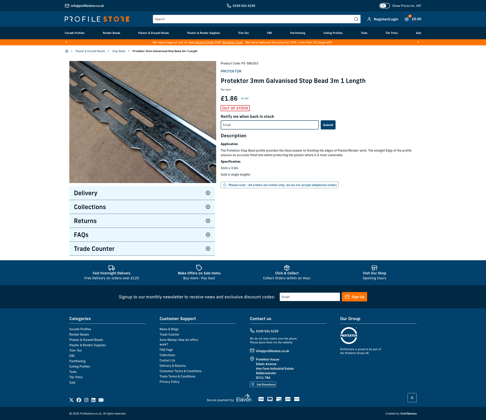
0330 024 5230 (244, 6)
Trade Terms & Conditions (177, 376)
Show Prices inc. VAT (406, 6)
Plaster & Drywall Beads (153, 33)
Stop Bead (118, 51)
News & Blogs (169, 329)
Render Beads (111, 33)
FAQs (81, 235)
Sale (418, 33)
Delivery (86, 193)
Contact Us (167, 360)
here (411, 42)
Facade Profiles (75, 33)
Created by (401, 413)
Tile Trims (391, 33)
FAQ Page (166, 350)
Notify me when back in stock (247, 116)
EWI (269, 33)
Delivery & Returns (173, 366)
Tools (364, 33)
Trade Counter (94, 248)
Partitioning (297, 33)
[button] (66, 42)
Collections (90, 207)
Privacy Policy (170, 382)
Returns (85, 221)
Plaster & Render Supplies (203, 33)
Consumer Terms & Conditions (180, 371)
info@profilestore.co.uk (87, 6)
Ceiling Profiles (333, 33)
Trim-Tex (243, 33)
